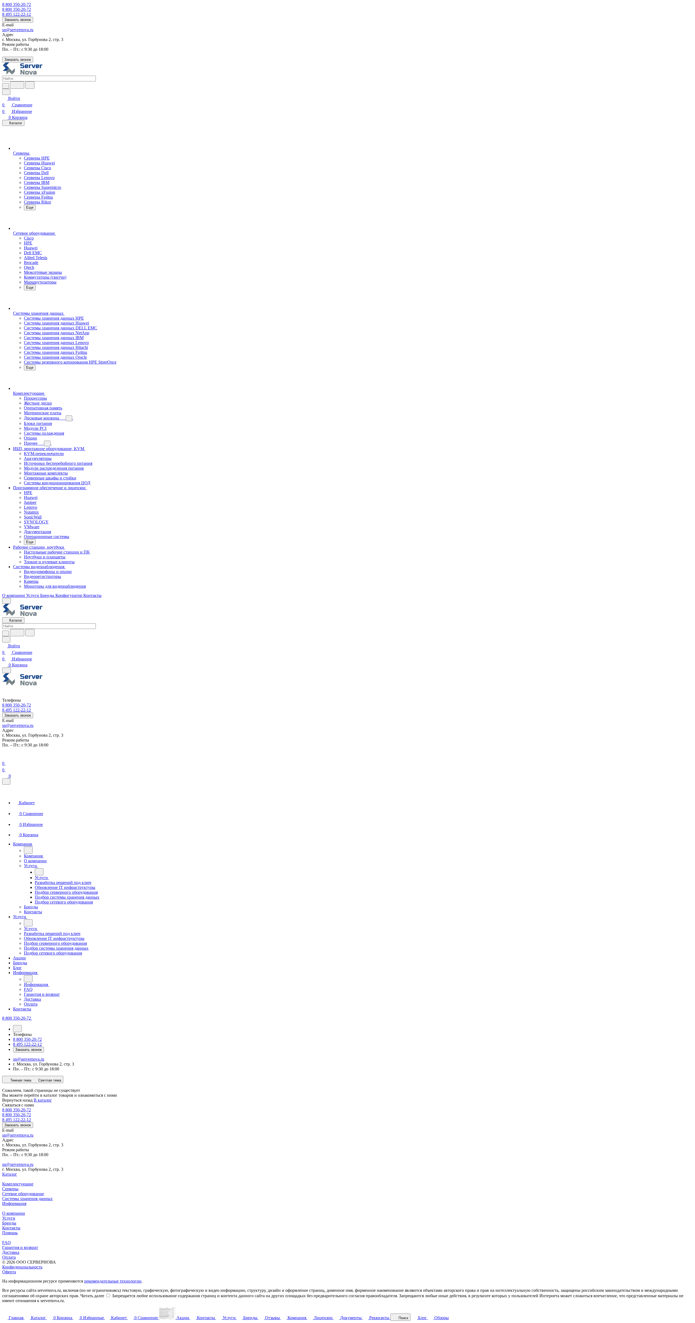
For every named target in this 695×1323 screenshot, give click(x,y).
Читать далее (92, 1295)
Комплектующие (17, 1184)
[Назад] (28, 850)
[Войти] (4, 757)
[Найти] (29, 85)
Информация (14, 1203)
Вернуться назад (17, 1100)
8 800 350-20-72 (16, 4)
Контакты (11, 1228)
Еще (29, 207)
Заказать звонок (17, 20)
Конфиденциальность (22, 1267)
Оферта (9, 1272)
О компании (13, 1213)
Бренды (9, 1223)
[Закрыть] (6, 781)
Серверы (10, 1189)
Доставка (10, 1252)
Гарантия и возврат (20, 1247)
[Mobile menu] (6, 670)
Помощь (10, 1232)
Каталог (9, 1174)
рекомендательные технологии (112, 1281)
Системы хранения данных (27, 1198)
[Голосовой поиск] (17, 85)
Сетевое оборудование (23, 1193)
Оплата (9, 1257)
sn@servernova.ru (17, 29)
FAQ (6, 1242)
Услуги (8, 1218)
